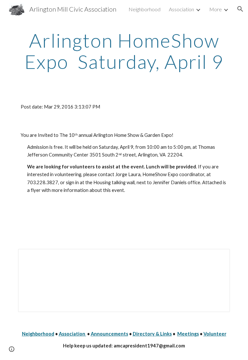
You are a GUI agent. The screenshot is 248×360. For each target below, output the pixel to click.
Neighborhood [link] (144, 9)
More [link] (215, 9)
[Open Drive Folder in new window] (217, 257)
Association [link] (181, 9)
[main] (124, 51)
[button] (240, 9)
